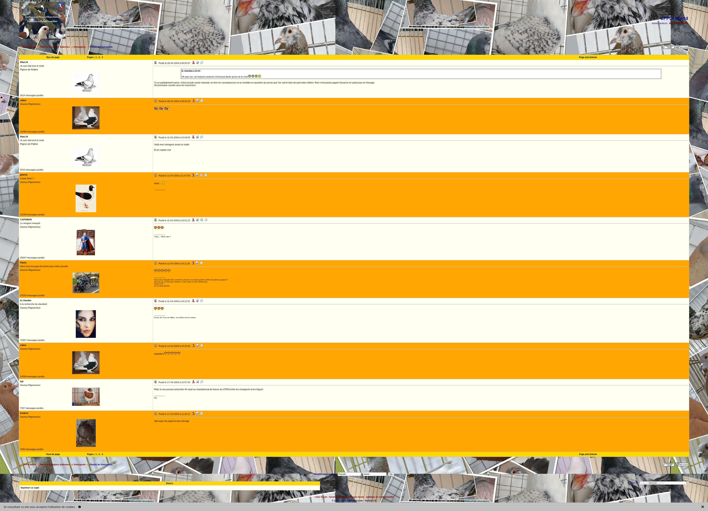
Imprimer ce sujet (30, 487)
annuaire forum (356, 497)
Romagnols (80, 47)
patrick (684, 23)
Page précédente (588, 57)
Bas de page (53, 57)
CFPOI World (29, 47)
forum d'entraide (337, 497)
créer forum (321, 497)
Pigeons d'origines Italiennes (55, 47)
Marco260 (674, 23)
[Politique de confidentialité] (79, 506)
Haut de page (53, 454)
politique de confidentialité (379, 497)
